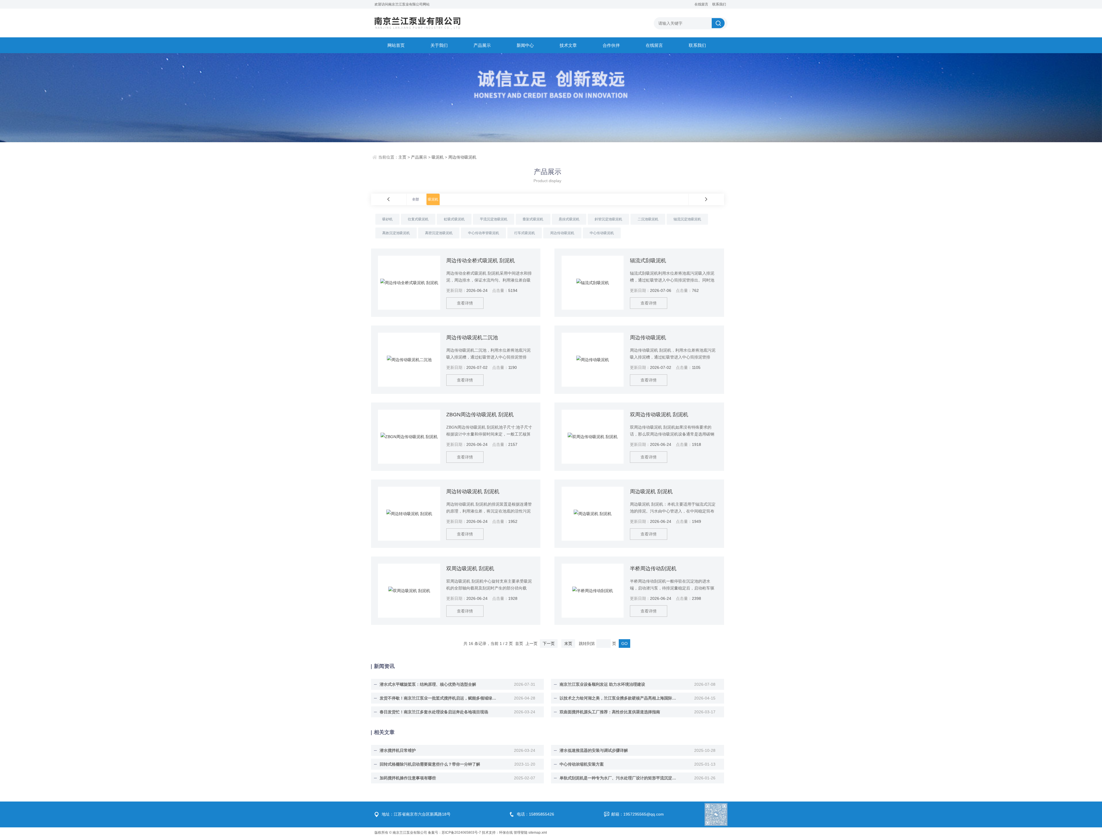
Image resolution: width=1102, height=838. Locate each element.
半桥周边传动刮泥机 (653, 568)
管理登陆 (520, 833)
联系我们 (719, 4)
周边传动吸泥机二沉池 (472, 337)
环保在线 (506, 833)
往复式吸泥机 (418, 219)
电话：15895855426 (535, 814)
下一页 (549, 643)
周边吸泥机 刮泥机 (651, 491)
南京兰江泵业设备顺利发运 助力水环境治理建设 (602, 684)
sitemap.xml (537, 833)
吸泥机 (438, 157)
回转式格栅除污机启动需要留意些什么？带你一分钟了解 (430, 764)
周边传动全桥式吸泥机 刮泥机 (480, 260)
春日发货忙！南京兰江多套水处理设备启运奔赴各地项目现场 (434, 712)
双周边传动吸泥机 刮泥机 (659, 414)
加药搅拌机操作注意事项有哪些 (408, 778)
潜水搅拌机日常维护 (398, 750)
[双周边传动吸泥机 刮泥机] (593, 437)
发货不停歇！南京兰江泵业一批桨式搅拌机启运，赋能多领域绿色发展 (438, 698)
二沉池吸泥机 (648, 219)
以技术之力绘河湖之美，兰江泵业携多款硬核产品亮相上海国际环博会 (618, 698)
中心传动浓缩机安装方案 (582, 764)
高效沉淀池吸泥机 (396, 233)
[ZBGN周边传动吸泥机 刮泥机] (409, 437)
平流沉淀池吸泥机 (493, 219)
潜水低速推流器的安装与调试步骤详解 (594, 750)
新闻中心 (525, 45)
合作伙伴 (611, 45)
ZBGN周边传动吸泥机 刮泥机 (480, 414)
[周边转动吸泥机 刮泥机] (409, 514)
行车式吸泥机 (524, 233)
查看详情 (465, 303)
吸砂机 (387, 219)
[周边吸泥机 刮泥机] (593, 514)
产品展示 (482, 45)
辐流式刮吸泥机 (648, 260)
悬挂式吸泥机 (569, 219)
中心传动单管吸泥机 (483, 233)
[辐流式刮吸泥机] (593, 283)
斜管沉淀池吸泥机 (608, 219)
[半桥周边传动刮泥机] (593, 591)
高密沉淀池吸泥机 (439, 233)
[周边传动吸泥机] (593, 360)
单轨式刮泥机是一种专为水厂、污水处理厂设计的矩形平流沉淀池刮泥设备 (618, 778)
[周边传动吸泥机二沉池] (409, 360)
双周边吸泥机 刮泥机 (470, 568)
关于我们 (439, 45)
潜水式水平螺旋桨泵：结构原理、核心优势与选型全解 (428, 684)
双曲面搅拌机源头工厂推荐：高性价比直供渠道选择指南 (610, 712)
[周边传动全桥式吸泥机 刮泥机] (409, 283)
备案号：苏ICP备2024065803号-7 (454, 833)
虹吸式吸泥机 (454, 219)
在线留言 (701, 4)
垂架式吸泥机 (533, 219)
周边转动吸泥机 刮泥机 (472, 491)
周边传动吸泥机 (462, 157)
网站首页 (396, 45)
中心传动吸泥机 (602, 233)
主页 (402, 157)
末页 (568, 643)
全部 (415, 199)
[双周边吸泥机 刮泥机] (409, 591)
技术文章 (568, 45)
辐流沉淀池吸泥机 (687, 219)
